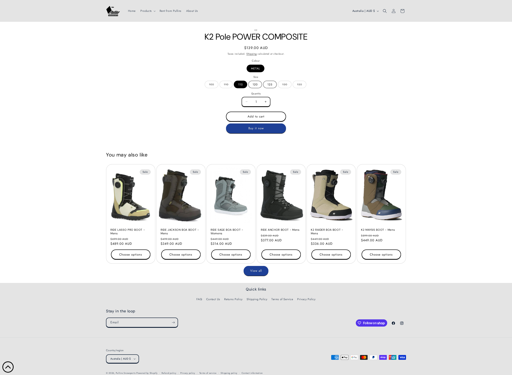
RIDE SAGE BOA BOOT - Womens (227, 231)
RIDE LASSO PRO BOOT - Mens (127, 231)
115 (240, 84)
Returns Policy (233, 299)
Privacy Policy (306, 299)
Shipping (251, 54)
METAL (255, 68)
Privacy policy (187, 373)
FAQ (199, 299)
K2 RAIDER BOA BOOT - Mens (327, 231)
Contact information (252, 373)
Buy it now (256, 128)
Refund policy (169, 373)
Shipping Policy (257, 299)
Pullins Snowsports (126, 373)
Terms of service (208, 373)
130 (287, 85)
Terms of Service (282, 299)
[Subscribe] (173, 322)
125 (269, 84)
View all (256, 271)
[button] (147, 11)
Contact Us (213, 299)
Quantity (256, 93)
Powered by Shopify (147, 373)
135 (301, 85)
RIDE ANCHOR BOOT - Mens (280, 230)
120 (255, 84)
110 (228, 85)
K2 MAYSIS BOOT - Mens (378, 230)
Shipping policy (229, 373)
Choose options (130, 254)
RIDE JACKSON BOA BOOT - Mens (180, 231)
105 (213, 85)
